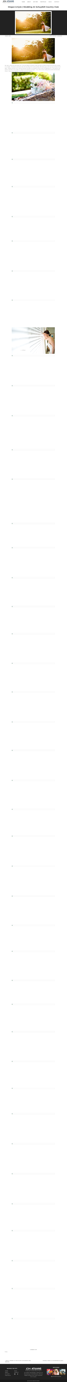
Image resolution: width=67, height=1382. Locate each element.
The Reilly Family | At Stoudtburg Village (53, 1360)
